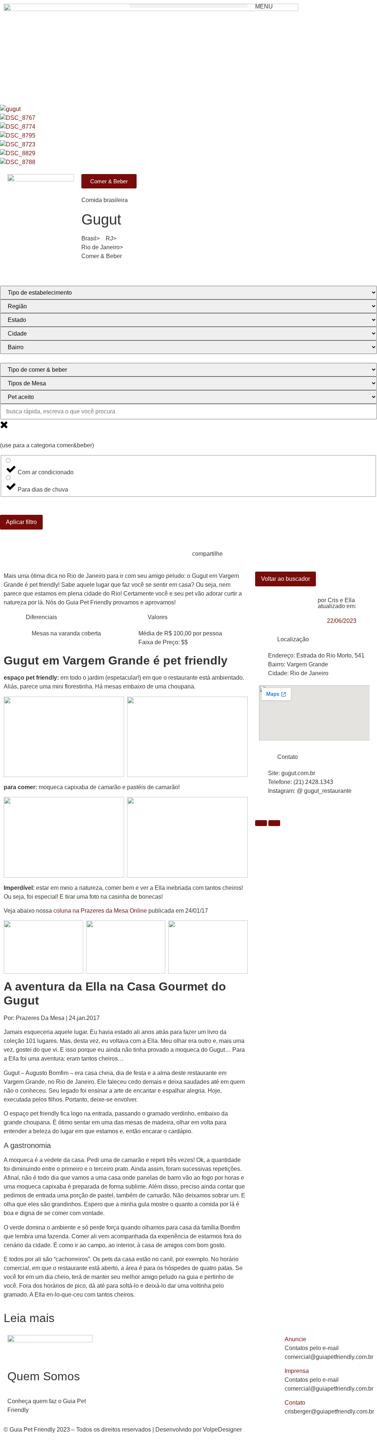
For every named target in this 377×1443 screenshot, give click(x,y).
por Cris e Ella (336, 600)
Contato (295, 1402)
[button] (188, 6)
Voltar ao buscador (285, 579)
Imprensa (297, 1371)
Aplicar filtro (21, 522)
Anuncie (295, 1339)
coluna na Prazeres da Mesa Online (100, 911)
